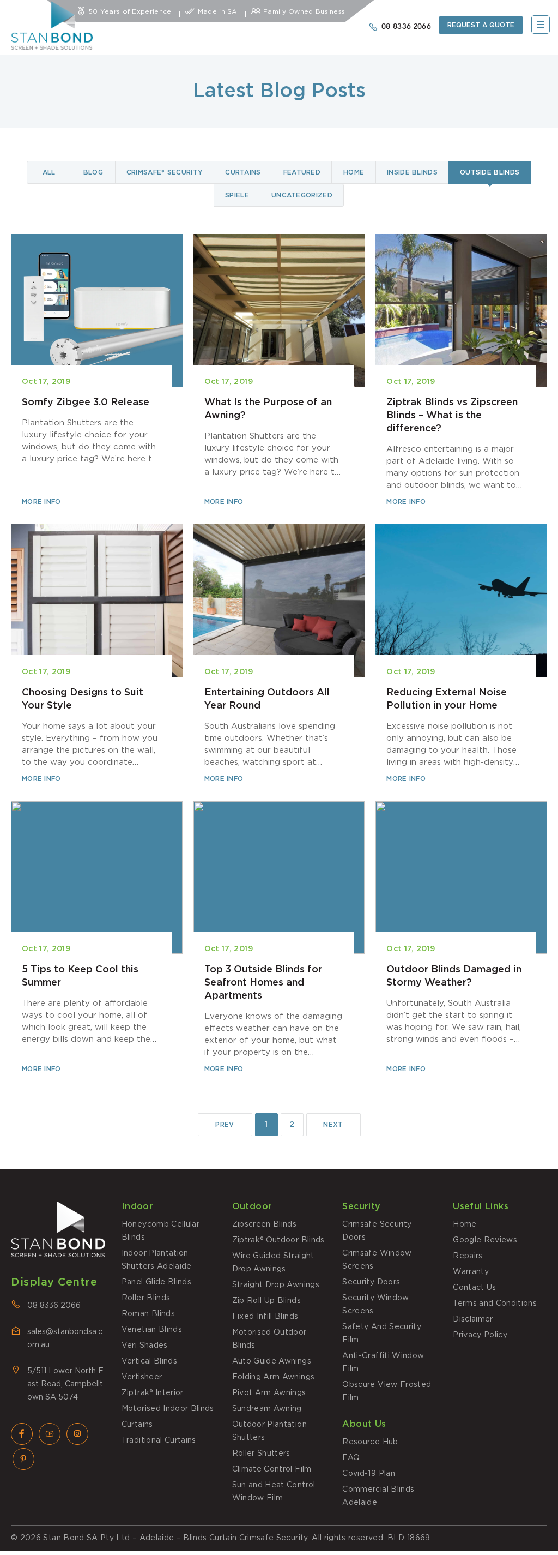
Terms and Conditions (495, 1303)
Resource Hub (370, 1442)
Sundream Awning (267, 1409)
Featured (301, 172)
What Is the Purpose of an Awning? (279, 371)
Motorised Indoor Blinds (168, 1409)
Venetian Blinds (152, 1330)
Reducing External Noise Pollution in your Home (461, 654)
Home (353, 172)
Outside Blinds (489, 172)
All (49, 172)
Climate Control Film (272, 1469)
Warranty (471, 1272)
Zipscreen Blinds (264, 1224)
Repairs (467, 1256)
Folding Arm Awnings (273, 1377)
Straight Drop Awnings (275, 1285)
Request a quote (480, 25)
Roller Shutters (261, 1453)
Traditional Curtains (159, 1440)
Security (361, 1206)
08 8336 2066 (54, 1306)
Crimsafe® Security (164, 172)
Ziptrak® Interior (153, 1393)
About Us (364, 1424)
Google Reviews (485, 1240)
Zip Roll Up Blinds (266, 1301)
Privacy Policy (480, 1335)
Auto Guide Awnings (271, 1361)
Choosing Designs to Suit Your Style (97, 654)
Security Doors (371, 1282)
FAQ (351, 1458)
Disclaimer (473, 1319)
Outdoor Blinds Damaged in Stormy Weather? (461, 938)
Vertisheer (142, 1377)
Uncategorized (301, 195)
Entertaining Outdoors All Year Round (279, 654)
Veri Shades (145, 1345)
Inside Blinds (412, 172)
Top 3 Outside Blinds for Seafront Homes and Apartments (279, 938)
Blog (93, 172)
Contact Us (474, 1288)
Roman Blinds (148, 1314)
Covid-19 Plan (368, 1474)
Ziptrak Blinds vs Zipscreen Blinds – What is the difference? (461, 371)
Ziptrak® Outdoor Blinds (278, 1240)
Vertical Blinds (149, 1361)
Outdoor (252, 1206)
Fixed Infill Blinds (265, 1316)
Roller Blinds (146, 1298)
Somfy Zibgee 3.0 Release (97, 371)
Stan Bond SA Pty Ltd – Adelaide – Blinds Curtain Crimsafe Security (175, 1538)
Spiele (237, 195)
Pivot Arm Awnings (269, 1393)
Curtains (242, 172)
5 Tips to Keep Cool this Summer (97, 938)
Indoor (137, 1206)
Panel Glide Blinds (156, 1282)
